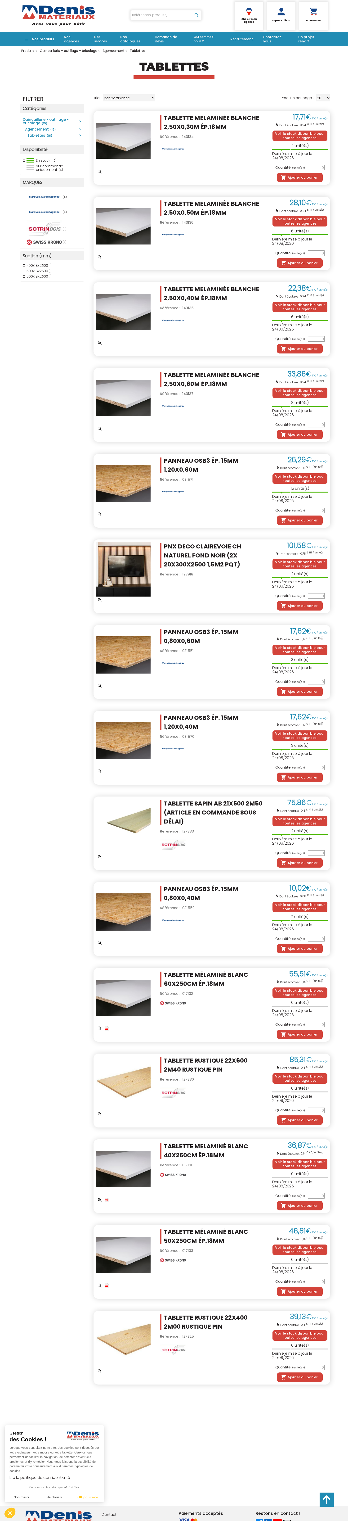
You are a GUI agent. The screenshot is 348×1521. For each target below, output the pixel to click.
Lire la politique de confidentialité (39, 1477)
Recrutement (241, 39)
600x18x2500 (39, 276)
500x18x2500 (39, 271)
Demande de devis (166, 39)
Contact (109, 1514)
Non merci (21, 1497)
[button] (10, 1513)
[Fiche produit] (106, 1028)
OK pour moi (87, 1497)
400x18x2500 (39, 265)
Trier (97, 98)
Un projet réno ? (306, 39)
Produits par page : (297, 98)
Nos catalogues (130, 39)
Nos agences (71, 39)
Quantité (290, 167)
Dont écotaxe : (289, 125)
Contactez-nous (273, 39)
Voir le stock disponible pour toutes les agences (300, 135)
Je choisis (54, 1497)
